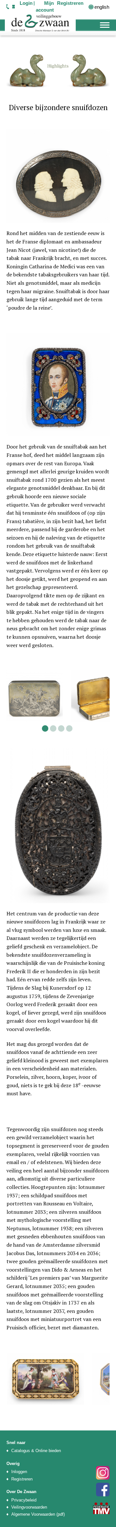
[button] (45, 728)
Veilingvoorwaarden (29, 1507)
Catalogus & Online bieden (36, 1450)
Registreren (22, 1479)
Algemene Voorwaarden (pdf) (38, 1514)
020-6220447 (7, 6)
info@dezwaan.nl (13, 6)
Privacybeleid (23, 1500)
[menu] (105, 24)
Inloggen (19, 1471)
